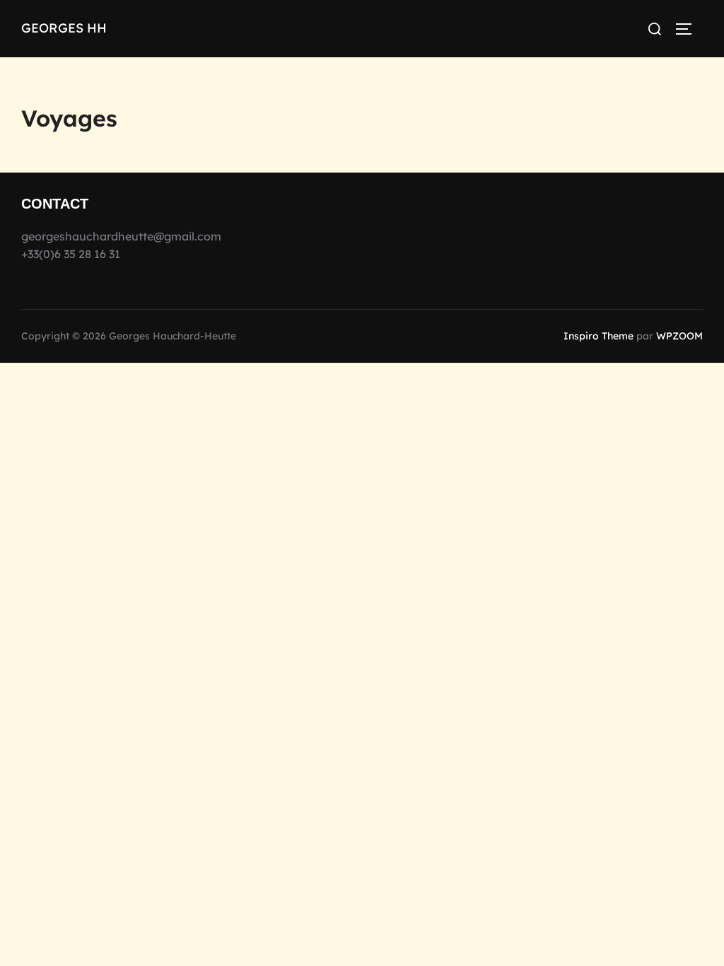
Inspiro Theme (599, 336)
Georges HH (64, 28)
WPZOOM (679, 336)
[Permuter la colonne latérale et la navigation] (689, 29)
